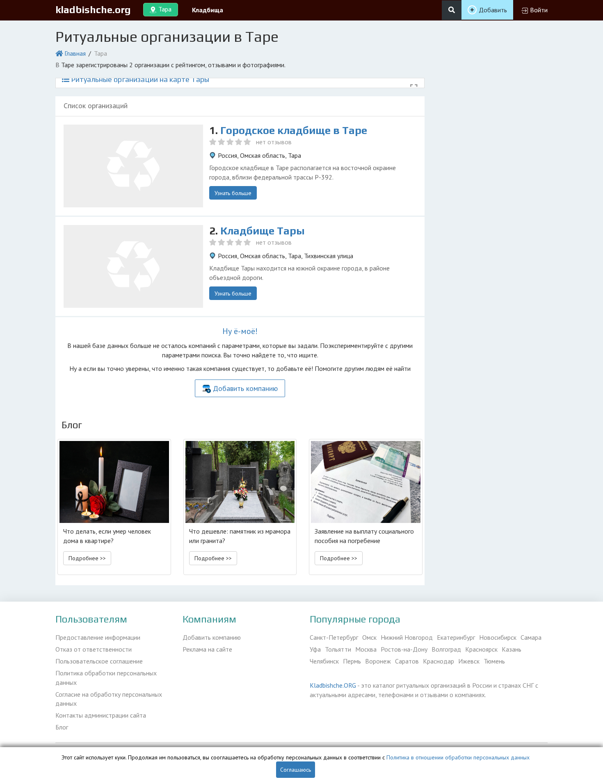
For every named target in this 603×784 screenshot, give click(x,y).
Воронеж (378, 661)
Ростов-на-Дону (404, 649)
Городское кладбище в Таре (293, 130)
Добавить (493, 10)
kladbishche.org (93, 9)
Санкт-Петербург (334, 637)
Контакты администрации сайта (100, 715)
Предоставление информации (97, 637)
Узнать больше (233, 193)
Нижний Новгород (407, 637)
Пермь (352, 661)
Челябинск (324, 661)
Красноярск (481, 649)
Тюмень (494, 661)
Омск (369, 637)
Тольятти (338, 649)
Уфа (315, 649)
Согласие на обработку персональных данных (108, 699)
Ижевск (469, 661)
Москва (366, 649)
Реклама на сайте (207, 649)
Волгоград (446, 649)
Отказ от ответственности (93, 649)
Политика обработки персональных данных (106, 677)
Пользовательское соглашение (99, 661)
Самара (531, 637)
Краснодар (438, 661)
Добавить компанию (245, 388)
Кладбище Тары (262, 231)
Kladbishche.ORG (333, 685)
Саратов (407, 661)
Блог (61, 727)
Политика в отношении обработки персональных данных (458, 757)
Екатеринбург (456, 637)
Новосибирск (497, 637)
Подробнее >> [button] (87, 558)
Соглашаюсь (295, 769)
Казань (511, 649)
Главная (75, 53)
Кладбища (207, 10)
